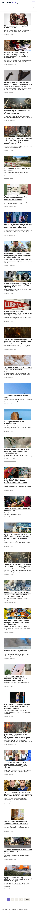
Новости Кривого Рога (10, 64)
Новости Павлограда (9, 120)
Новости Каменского (9, 92)
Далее (27, 899)
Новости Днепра (8, 34)
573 (21, 899)
